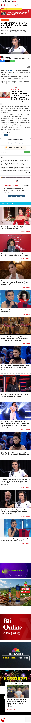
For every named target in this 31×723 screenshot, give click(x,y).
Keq (16, 196)
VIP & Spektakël (5, 20)
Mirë (11, 196)
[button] (3, 719)
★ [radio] (8, 142)
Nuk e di (22, 196)
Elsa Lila (9, 70)
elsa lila (5, 134)
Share (3, 60)
